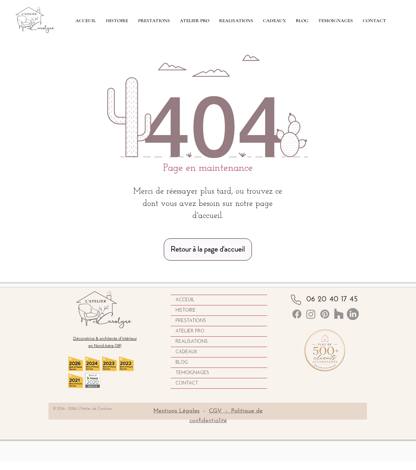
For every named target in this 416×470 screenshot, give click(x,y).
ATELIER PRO (190, 331)
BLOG (182, 362)
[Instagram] (311, 314)
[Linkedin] (297, 314)
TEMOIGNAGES (192, 372)
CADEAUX (186, 352)
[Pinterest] (325, 314)
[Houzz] (339, 314)
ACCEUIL (185, 300)
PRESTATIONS (191, 320)
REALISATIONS (192, 341)
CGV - (220, 411)
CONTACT (187, 383)
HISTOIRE (186, 310)
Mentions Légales (176, 411)
